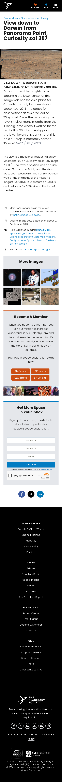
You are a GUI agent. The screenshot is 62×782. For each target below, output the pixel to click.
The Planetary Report (31, 597)
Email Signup (31, 619)
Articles (31, 568)
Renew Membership (31, 646)
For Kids (31, 552)
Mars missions (48, 237)
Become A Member (31, 624)
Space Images (42, 249)
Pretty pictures (18, 240)
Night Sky (31, 540)
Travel (30, 664)
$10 (40, 371)
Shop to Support (31, 658)
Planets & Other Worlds (31, 529)
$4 (20, 371)
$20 (20, 378)
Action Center (31, 613)
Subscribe (31, 464)
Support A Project (31, 652)
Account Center (17, 734)
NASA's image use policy (26, 215)
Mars (36, 237)
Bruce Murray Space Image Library (25, 18)
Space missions (36, 240)
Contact (31, 630)
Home (28, 249)
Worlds (23, 243)
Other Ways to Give (31, 669)
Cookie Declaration (31, 770)
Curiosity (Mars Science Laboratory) (30, 235)
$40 (40, 378)
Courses (31, 591)
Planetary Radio (31, 574)
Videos (31, 585)
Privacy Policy (46, 470)
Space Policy (31, 546)
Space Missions (31, 535)
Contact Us (36, 734)
